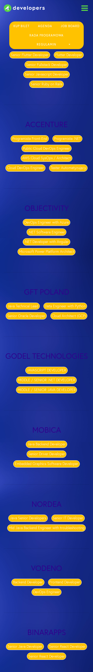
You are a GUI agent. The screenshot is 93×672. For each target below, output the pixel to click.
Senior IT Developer (68, 518)
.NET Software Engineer (46, 232)
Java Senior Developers (28, 518)
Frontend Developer (64, 582)
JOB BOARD (70, 26)
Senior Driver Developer (46, 454)
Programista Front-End (29, 138)
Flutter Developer (68, 54)
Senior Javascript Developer (46, 74)
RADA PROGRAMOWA (46, 35)
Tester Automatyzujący (68, 167)
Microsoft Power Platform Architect (46, 251)
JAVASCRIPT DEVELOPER (46, 370)
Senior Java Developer (24, 646)
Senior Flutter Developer (30, 54)
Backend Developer (28, 582)
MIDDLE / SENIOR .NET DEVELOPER (46, 380)
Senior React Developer (67, 646)
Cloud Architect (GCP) (69, 316)
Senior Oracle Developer (26, 316)
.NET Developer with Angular (46, 241)
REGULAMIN (46, 44)
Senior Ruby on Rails (46, 84)
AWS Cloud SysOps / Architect (46, 158)
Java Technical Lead (22, 306)
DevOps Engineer (46, 592)
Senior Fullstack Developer (46, 64)
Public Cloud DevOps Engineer (46, 148)
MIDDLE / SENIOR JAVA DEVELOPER (47, 389)
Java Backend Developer (46, 444)
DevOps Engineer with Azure (46, 222)
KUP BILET (21, 26)
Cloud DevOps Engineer (25, 167)
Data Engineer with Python (65, 306)
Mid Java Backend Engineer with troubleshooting (46, 527)
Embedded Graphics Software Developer (46, 463)
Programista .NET (67, 138)
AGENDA (45, 26)
